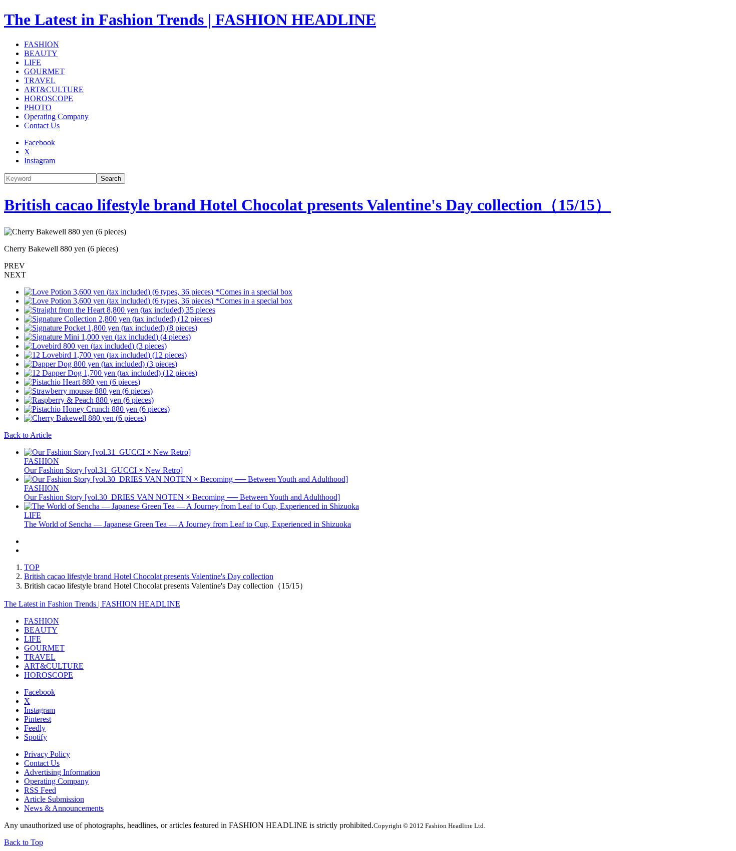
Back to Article (28, 435)
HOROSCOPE (48, 98)
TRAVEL (40, 80)
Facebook (39, 142)
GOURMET (44, 71)
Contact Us (42, 125)
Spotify (35, 737)
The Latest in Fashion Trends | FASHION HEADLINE (190, 20)
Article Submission (54, 799)
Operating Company (56, 116)
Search (111, 178)
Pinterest (37, 719)
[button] (368, 265)
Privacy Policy (47, 754)
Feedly (35, 728)
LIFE (32, 62)
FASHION (41, 44)
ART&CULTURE (54, 89)
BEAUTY (41, 53)
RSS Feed (40, 790)
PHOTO (38, 107)
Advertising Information (62, 772)
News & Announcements (64, 808)
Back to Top (23, 842)
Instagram (39, 160)
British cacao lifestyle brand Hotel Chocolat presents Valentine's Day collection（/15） (307, 205)
